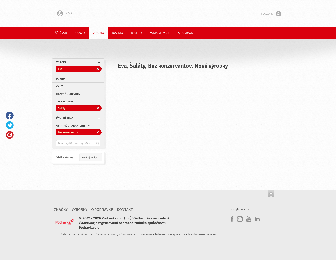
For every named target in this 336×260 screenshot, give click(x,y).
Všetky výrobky (65, 157)
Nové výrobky (89, 157)
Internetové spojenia (170, 234)
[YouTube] (248, 218)
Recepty (136, 33)
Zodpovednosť (160, 33)
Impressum (144, 234)
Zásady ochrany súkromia (114, 234)
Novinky (117, 33)
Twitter (10, 125)
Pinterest (10, 135)
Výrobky (98, 33)
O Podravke (186, 33)
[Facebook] (231, 218)
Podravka (168, 13)
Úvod (63, 33)
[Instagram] (240, 218)
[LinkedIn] (257, 218)
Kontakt (125, 209)
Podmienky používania (76, 234)
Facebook (10, 115)
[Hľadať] (278, 14)
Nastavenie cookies (202, 234)
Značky (80, 33)
